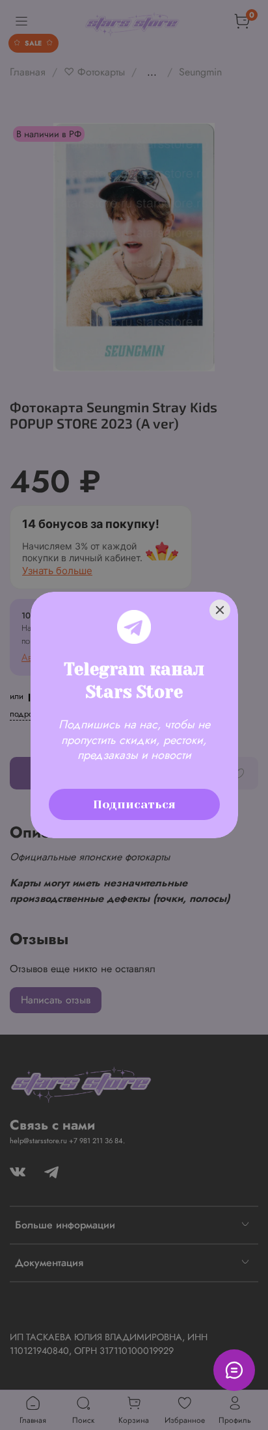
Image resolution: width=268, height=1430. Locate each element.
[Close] (219, 610)
